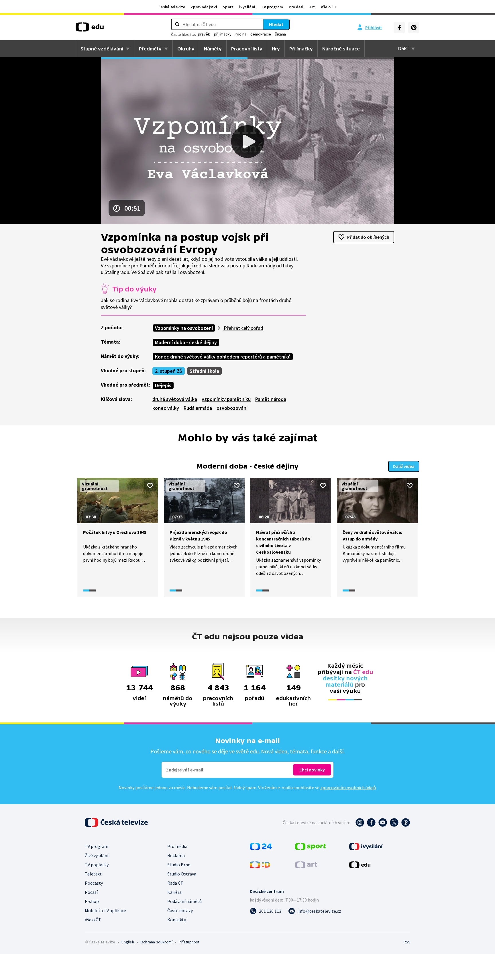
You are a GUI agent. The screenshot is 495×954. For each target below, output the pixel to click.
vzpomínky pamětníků (226, 399)
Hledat (276, 24)
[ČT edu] (90, 29)
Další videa (404, 466)
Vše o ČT (329, 6)
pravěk (204, 34)
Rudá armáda (198, 408)
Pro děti (296, 6)
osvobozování (232, 408)
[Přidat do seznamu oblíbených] (150, 485)
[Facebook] (399, 27)
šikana (280, 34)
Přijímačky (301, 48)
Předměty (150, 48)
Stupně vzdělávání (101, 48)
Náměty (213, 48)
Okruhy (186, 48)
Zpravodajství (204, 6)
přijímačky (222, 34)
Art (312, 6)
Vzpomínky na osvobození (184, 328)
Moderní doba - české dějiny (186, 342)
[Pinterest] (413, 27)
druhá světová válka (174, 399)
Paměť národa (270, 399)
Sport (228, 6)
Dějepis (163, 385)
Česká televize (171, 6)
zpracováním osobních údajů (348, 787)
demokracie (260, 34)
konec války (165, 408)
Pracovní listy (246, 48)
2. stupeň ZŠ (168, 371)
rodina (240, 34)
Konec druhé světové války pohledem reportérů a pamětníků (222, 356)
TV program (272, 6)
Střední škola (204, 371)
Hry (276, 48)
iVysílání (247, 6)
